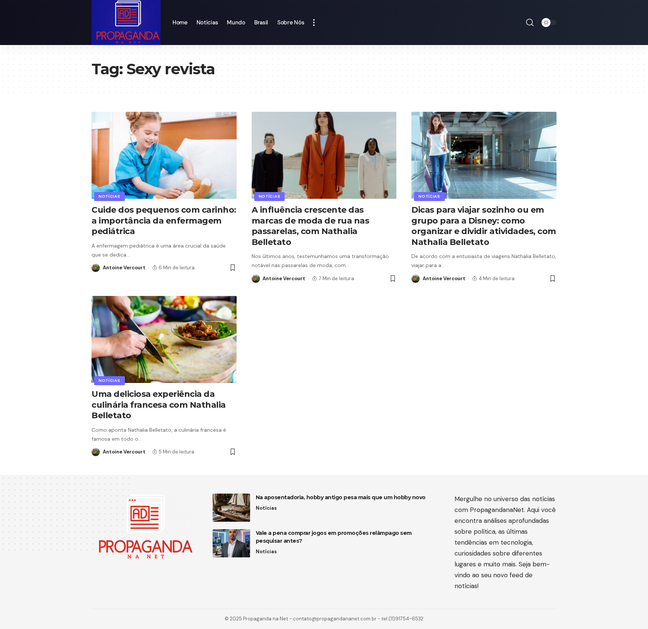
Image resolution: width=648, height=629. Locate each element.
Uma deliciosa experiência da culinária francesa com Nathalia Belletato (159, 404)
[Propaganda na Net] (126, 22)
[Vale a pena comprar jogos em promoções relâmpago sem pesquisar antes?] (231, 543)
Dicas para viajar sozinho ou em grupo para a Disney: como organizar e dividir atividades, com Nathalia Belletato (483, 226)
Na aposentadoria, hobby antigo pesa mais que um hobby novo (341, 497)
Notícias (109, 196)
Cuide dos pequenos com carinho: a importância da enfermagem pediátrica (164, 220)
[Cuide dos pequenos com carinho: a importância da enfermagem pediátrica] (164, 155)
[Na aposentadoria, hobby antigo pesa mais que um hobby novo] (231, 508)
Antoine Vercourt (124, 267)
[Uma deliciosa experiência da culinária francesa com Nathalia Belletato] (164, 339)
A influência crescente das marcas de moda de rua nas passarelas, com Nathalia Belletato (310, 226)
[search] (530, 22)
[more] (314, 22)
